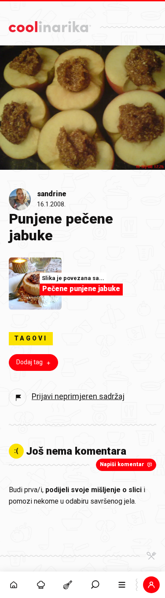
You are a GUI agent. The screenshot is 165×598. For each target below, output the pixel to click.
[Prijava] (151, 585)
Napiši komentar (122, 464)
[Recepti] (67, 585)
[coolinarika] (50, 24)
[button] (95, 585)
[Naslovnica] (13, 585)
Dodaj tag (29, 362)
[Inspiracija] (41, 585)
